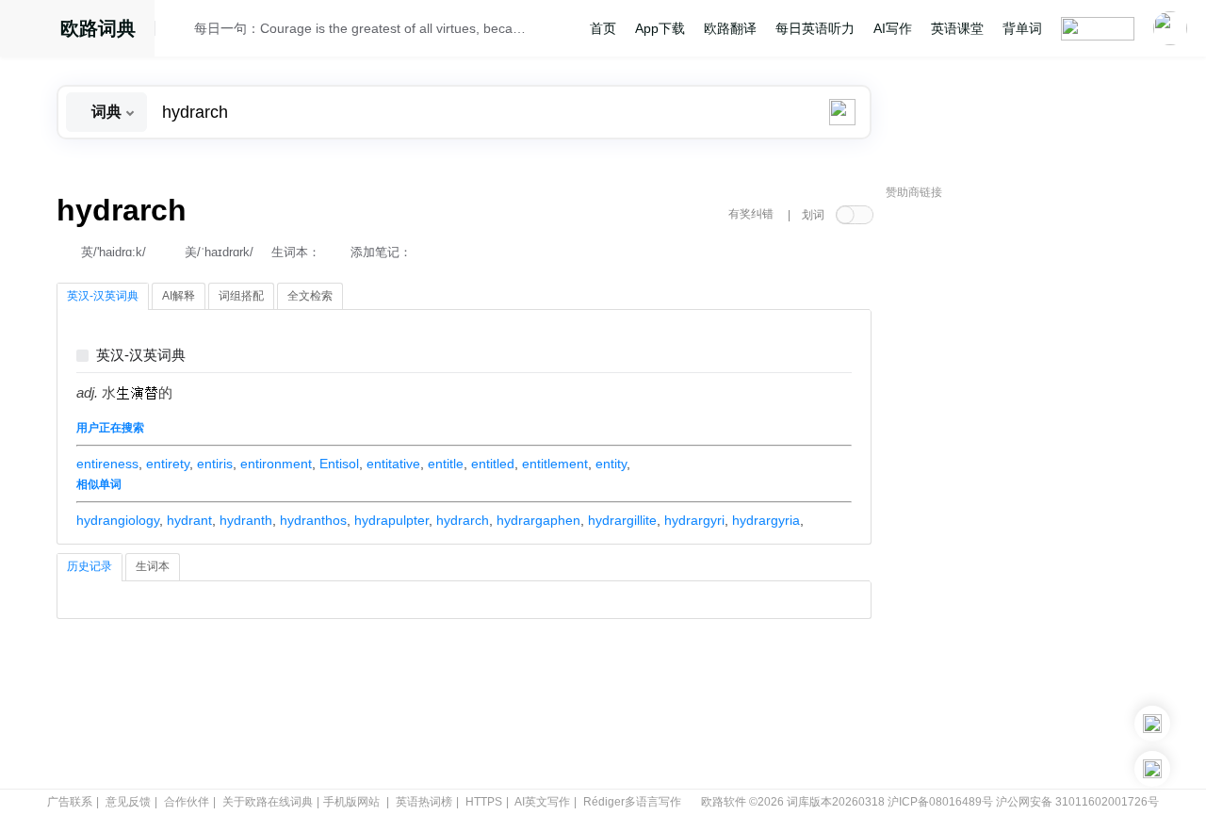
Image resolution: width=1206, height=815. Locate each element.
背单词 (1022, 28)
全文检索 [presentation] (310, 295)
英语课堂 (957, 28)
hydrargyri (694, 520)
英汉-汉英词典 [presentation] (103, 295)
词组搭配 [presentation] (241, 295)
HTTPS (483, 801)
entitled (492, 463)
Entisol (339, 463)
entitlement (555, 463)
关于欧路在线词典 (267, 801)
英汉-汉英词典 (141, 356)
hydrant (189, 520)
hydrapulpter (391, 520)
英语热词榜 (424, 801)
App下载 (660, 28)
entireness (107, 463)
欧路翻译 (730, 28)
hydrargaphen (538, 520)
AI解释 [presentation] (178, 295)
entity (611, 463)
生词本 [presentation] (153, 566)
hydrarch (462, 520)
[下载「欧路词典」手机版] (1152, 724)
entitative (393, 463)
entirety (167, 463)
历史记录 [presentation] (89, 566)
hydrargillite (622, 520)
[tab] (103, 297)
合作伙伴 (186, 801)
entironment (276, 463)
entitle (446, 463)
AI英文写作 (542, 801)
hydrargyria (766, 520)
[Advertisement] (1027, 494)
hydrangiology (117, 520)
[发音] (180, 31)
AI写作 (892, 28)
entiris (215, 463)
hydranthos (313, 520)
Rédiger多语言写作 (632, 801)
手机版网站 (351, 801)
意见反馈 (128, 801)
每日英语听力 (815, 28)
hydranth (246, 520)
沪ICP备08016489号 (940, 801)
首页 (603, 28)
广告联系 (69, 801)
